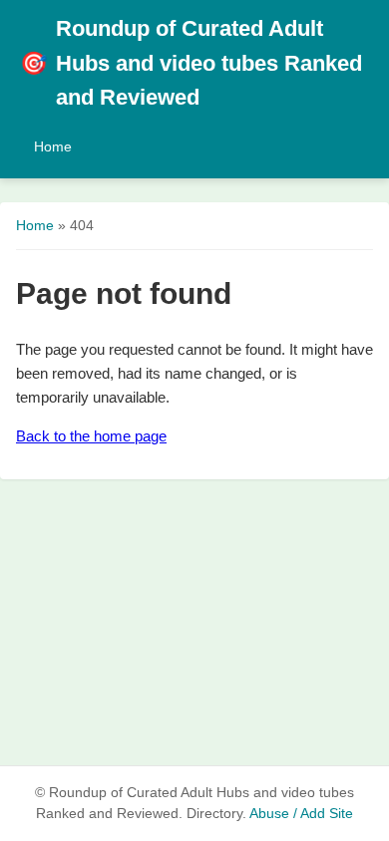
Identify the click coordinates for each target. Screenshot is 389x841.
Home (53, 146)
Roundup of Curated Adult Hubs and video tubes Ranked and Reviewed (191, 63)
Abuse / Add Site (301, 813)
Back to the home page (91, 435)
